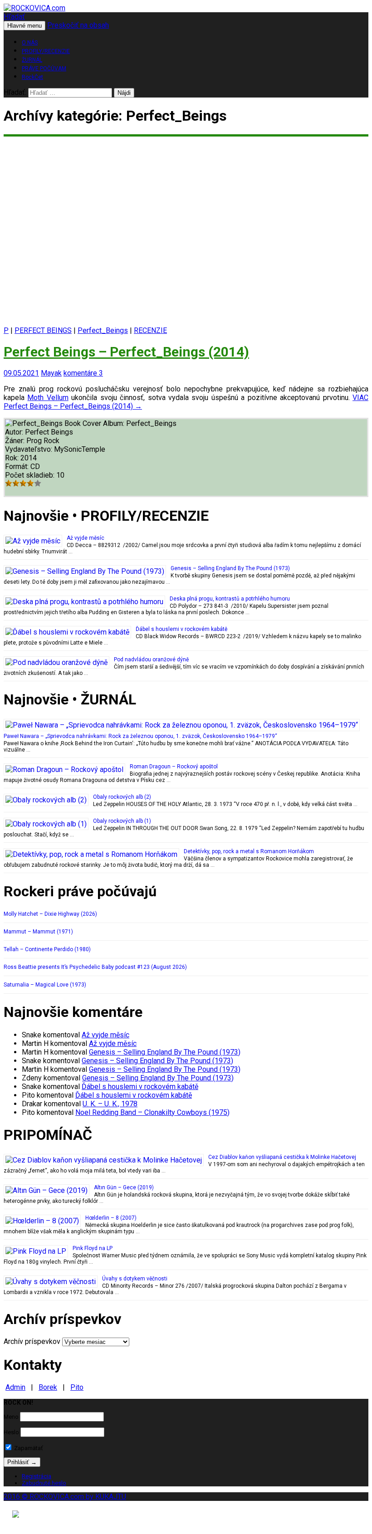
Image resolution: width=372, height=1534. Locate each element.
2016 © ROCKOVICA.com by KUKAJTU (65, 1496)
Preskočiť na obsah (78, 25)
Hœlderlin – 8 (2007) (111, 1218)
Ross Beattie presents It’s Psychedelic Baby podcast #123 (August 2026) (95, 967)
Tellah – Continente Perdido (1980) (47, 949)
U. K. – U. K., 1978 (110, 1103)
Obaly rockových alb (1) (122, 821)
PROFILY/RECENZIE (46, 51)
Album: (114, 423)
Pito (76, 1387)
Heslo (11, 1432)
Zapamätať (28, 1448)
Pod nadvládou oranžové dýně (151, 659)
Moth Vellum (47, 397)
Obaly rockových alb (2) (122, 797)
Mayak (51, 373)
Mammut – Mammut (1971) (38, 931)
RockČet (32, 77)
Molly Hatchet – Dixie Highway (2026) (50, 914)
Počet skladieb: (30, 475)
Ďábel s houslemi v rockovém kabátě (181, 629)
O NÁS (30, 42)
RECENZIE (150, 330)
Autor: (15, 432)
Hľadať (14, 16)
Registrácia (36, 1476)
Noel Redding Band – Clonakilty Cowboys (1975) (152, 1112)
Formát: (17, 466)
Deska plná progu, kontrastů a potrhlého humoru (230, 599)
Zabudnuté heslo (44, 1483)
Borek (48, 1387)
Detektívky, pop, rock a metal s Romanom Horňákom (249, 851)
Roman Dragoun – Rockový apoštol (174, 766)
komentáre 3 (83, 373)
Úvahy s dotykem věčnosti (134, 1278)
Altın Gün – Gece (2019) (124, 1187)
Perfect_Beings (103, 330)
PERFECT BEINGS (43, 330)
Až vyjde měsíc (85, 538)
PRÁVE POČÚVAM (44, 68)
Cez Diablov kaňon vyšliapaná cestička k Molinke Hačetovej (282, 1157)
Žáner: (15, 440)
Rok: (12, 458)
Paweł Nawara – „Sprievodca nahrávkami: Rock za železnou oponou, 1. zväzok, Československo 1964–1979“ (140, 736)
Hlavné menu (24, 25)
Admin (15, 1387)
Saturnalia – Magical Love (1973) (45, 985)
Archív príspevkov (32, 1341)
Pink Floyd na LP (93, 1248)
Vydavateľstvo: (29, 449)
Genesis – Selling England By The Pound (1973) (230, 568)
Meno (11, 1416)
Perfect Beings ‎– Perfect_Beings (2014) (126, 352)
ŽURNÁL (32, 60)
